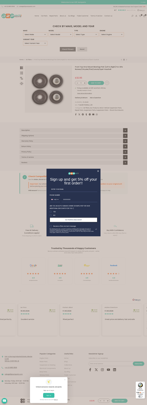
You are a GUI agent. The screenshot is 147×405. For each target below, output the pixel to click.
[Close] (98, 171)
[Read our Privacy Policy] (96, 229)
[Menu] (144, 383)
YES (54, 212)
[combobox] (55, 199)
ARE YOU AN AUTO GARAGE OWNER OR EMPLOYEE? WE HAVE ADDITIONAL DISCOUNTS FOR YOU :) (70, 207)
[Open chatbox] (4, 401)
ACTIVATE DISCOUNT (73, 220)
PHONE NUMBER (55, 195)
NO (54, 215)
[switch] (140, 396)
